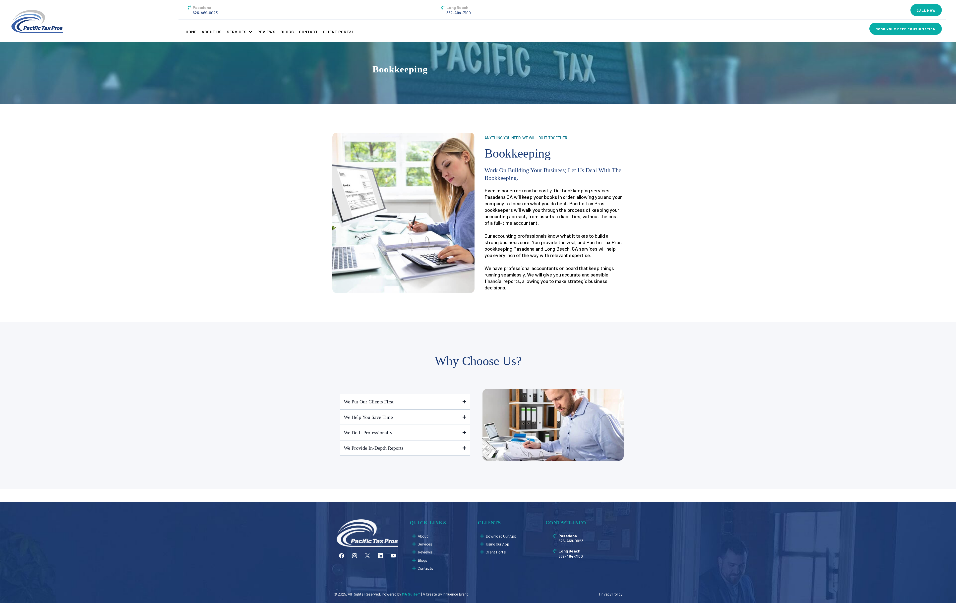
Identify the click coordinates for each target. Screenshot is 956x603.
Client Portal (496, 551)
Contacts (425, 568)
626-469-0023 (205, 12)
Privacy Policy (610, 594)
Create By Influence (442, 594)
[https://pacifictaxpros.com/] (37, 21)
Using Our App (497, 544)
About (423, 536)
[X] (367, 555)
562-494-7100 (458, 12)
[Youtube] (393, 555)
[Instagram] (354, 555)
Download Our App (501, 536)
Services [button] (237, 31)
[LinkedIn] (380, 555)
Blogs (422, 560)
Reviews (425, 551)
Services (425, 544)
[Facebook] (341, 555)
